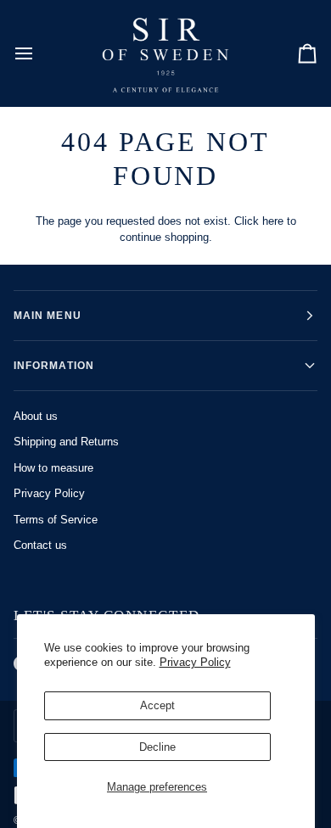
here (272, 221)
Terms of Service (56, 519)
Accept (157, 705)
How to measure (53, 468)
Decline (157, 747)
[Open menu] (39, 53)
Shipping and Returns (66, 441)
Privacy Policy (195, 662)
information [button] (54, 366)
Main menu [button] (47, 316)
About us (36, 416)
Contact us (40, 545)
